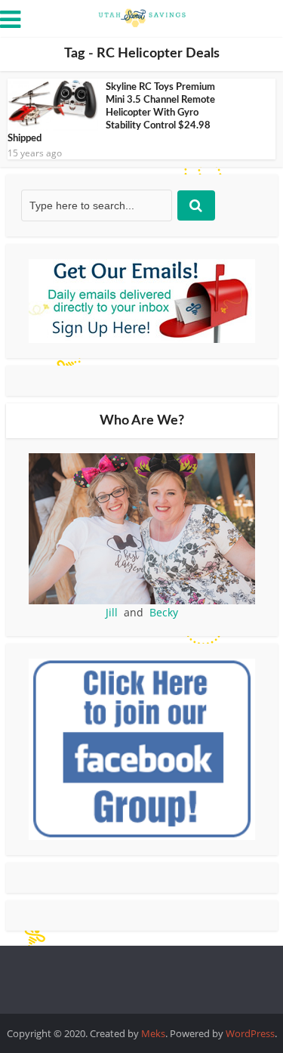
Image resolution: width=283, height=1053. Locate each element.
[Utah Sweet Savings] (142, 16)
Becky (163, 612)
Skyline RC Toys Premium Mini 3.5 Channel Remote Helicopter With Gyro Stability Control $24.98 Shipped (111, 113)
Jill (112, 612)
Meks (153, 1033)
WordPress (250, 1033)
